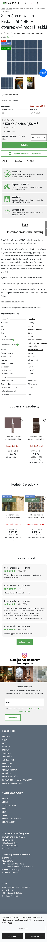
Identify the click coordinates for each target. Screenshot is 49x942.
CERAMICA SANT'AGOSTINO (11, 818)
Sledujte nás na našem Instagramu (25, 661)
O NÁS (4, 740)
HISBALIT (5, 798)
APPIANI (5, 802)
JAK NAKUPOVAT (8, 760)
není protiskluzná (35, 340)
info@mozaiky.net (15, 869)
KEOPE (4, 808)
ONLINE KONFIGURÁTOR (10, 776)
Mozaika (31, 319)
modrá (30, 326)
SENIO (4, 815)
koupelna (31, 329)
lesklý (30, 336)
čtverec (31, 333)
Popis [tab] (25, 224)
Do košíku (24, 145)
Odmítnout (12, 936)
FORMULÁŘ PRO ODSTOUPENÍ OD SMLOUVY (17, 780)
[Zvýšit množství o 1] (45, 138)
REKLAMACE (6, 766)
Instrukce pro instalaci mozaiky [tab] (25, 232)
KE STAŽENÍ (6, 773)
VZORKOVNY (6, 753)
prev (2, 429)
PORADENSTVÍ (7, 763)
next (46, 429)
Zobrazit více (24, 642)
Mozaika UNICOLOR (35, 349)
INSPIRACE (6, 746)
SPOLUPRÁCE (7, 756)
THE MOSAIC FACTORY (9, 805)
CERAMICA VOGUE (8, 822)
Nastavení (23, 928)
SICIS (4, 812)
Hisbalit (10, 37)
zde (10, 922)
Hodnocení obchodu (24, 558)
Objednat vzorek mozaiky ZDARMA (27, 153)
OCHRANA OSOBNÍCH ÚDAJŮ (12, 783)
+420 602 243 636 (12, 866)
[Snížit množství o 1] (33, 138)
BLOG (4, 743)
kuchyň (39, 329)
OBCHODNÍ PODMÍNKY (9, 770)
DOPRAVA (5, 750)
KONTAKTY (6, 736)
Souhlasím (35, 936)
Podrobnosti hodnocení (35, 33)
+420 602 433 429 (26, 866)
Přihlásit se (12, 717)
